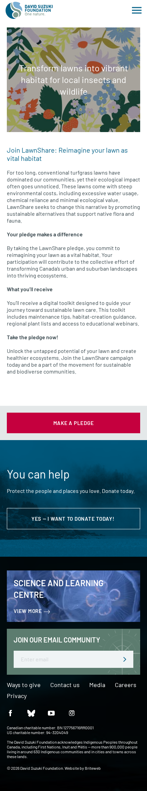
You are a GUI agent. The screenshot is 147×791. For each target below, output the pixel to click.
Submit (124, 659)
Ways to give (24, 685)
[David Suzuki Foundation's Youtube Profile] (51, 712)
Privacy (17, 696)
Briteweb (93, 768)
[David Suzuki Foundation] (29, 10)
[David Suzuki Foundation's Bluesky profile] (31, 712)
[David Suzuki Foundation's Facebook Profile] (10, 712)
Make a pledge (73, 423)
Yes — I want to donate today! (73, 519)
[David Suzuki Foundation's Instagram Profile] (72, 712)
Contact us (65, 685)
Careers (125, 685)
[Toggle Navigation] (136, 10)
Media (97, 685)
